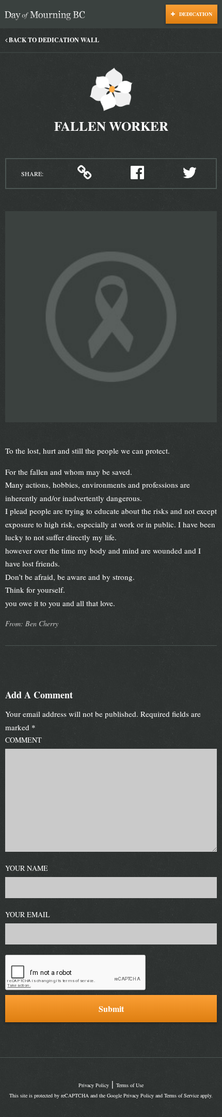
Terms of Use (130, 1085)
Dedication (195, 14)
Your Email (27, 914)
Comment (23, 740)
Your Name (26, 868)
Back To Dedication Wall (53, 40)
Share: (32, 173)
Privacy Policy (93, 1085)
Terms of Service (181, 1095)
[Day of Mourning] (47, 16)
